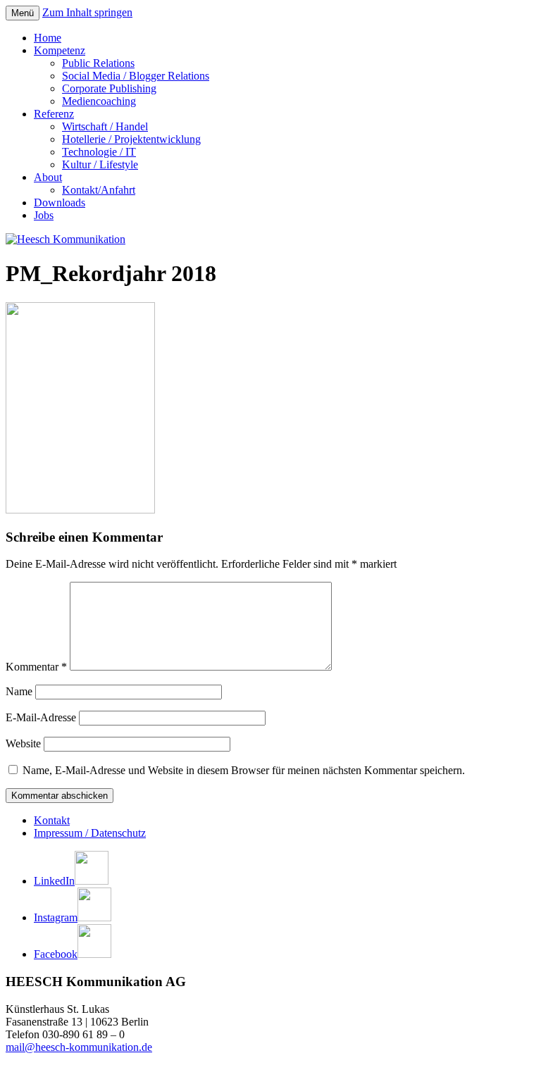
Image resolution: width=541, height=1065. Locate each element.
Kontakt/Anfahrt (98, 190)
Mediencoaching (99, 101)
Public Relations (98, 63)
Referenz (54, 114)
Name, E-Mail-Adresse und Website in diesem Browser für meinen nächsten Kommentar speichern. (244, 770)
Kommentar (36, 667)
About (48, 177)
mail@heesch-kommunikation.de (79, 1047)
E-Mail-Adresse (41, 717)
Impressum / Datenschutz (90, 833)
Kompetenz (59, 50)
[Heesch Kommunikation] (65, 239)
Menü (22, 13)
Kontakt (52, 820)
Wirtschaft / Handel (105, 126)
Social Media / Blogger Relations (135, 76)
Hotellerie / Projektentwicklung (131, 139)
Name (19, 691)
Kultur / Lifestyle (100, 164)
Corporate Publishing (109, 88)
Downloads (59, 202)
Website (23, 743)
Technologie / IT (99, 152)
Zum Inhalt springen (87, 12)
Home (47, 38)
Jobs (44, 215)
